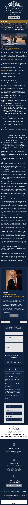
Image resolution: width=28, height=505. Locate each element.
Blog (21, 436)
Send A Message (14, 357)
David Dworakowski (9, 46)
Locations (16, 436)
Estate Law (5, 48)
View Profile (14, 315)
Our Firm (9, 434)
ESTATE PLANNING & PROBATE (7, 436)
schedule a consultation (14, 485)
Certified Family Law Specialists (13, 10)
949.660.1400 (15, 17)
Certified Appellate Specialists (14, 12)
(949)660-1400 (15, 362)
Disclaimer (7, 353)
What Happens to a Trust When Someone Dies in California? (12, 385)
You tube (16, 469)
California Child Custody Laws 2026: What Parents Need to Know (13, 397)
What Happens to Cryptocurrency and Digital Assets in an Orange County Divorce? (12, 378)
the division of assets (11, 59)
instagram (19, 469)
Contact (25, 436)
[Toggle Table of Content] (14, 77)
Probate (14, 48)
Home (5, 434)
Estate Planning (10, 48)
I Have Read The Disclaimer (13, 355)
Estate (2, 48)
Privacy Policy (13, 353)
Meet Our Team (15, 434)
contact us (9, 262)
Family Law (21, 434)
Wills (22, 48)
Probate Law (18, 48)
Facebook (8, 469)
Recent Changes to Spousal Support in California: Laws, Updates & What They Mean (12, 391)
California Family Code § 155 (13, 373)
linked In (12, 469)
